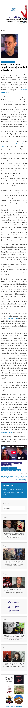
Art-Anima (14, 16)
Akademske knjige (7, 432)
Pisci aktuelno (7, 465)
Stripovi (16, 492)
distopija (13, 468)
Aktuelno (5, 463)
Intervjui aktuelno (16, 463)
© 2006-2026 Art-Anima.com (14, 706)
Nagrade (10, 492)
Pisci (4, 492)
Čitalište (5, 468)
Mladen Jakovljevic (8, 470)
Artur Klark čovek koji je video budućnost (7, 475)
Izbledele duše (12, 318)
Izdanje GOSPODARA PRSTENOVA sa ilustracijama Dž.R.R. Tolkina (21, 476)
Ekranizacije (13, 490)
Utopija (18, 470)
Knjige (5, 490)
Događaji (21, 490)
